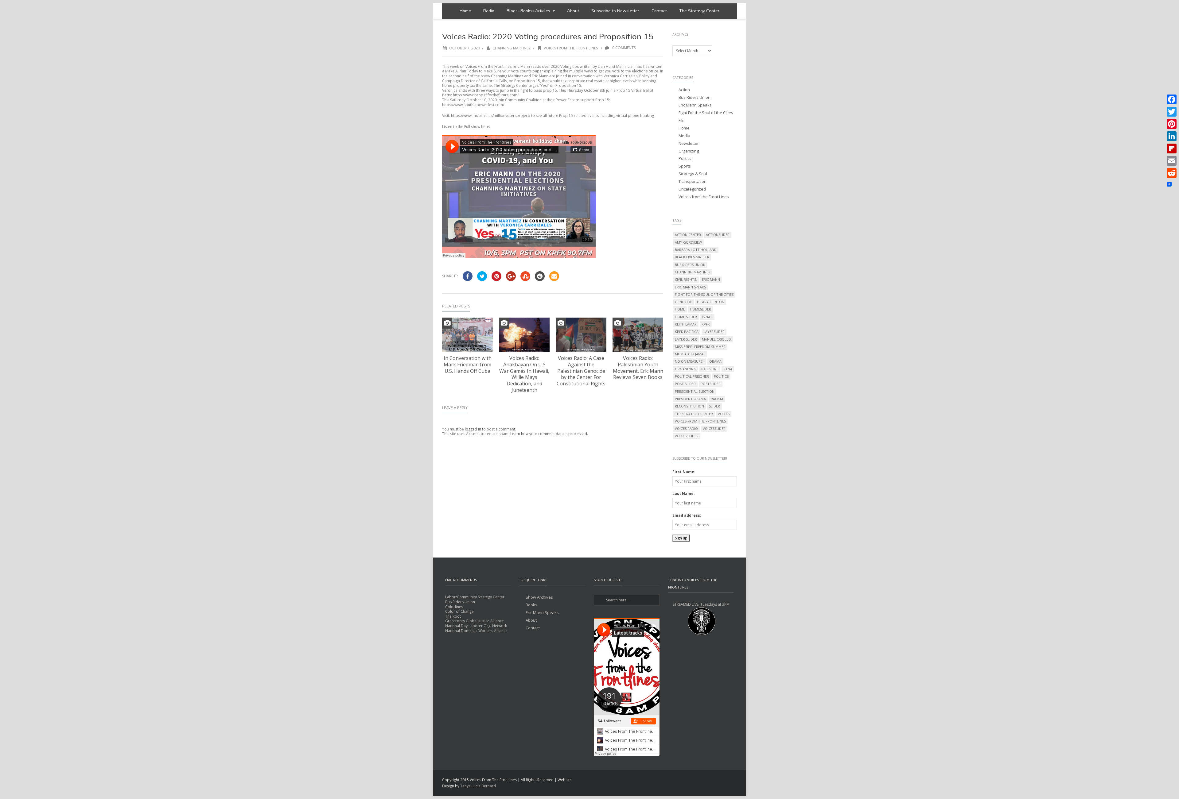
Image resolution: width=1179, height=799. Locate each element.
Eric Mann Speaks (695, 105)
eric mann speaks (690, 287)
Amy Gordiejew (688, 242)
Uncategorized (692, 189)
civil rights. (686, 279)
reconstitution (689, 406)
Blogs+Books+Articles (528, 11)
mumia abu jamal (690, 354)
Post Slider (685, 383)
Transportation (692, 181)
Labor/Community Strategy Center (474, 597)
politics (721, 376)
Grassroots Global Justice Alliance (474, 620)
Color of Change (459, 611)
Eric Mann (711, 279)
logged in (473, 429)
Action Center (688, 234)
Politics (685, 158)
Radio (488, 11)
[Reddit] (1171, 173)
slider (714, 406)
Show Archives (539, 597)
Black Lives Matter (692, 257)
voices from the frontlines (700, 421)
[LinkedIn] (1171, 136)
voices (724, 413)
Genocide (683, 301)
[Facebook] (1171, 99)
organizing (685, 369)
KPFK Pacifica (686, 331)
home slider (686, 317)
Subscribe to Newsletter (615, 11)
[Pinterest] (1171, 124)
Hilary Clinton (710, 301)
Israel (707, 317)
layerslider (714, 331)
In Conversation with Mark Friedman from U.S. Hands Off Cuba (468, 364)
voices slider (686, 436)
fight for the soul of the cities (704, 294)
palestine (709, 369)
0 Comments (623, 47)
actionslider (718, 234)
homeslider (700, 309)
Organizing (689, 151)
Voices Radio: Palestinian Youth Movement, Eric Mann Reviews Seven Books (638, 367)
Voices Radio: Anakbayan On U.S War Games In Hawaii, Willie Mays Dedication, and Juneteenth (524, 374)
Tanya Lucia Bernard (478, 786)
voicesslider (714, 428)
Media (684, 135)
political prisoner (692, 376)
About (573, 11)
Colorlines (454, 606)
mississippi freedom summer (700, 346)
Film (682, 120)
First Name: (683, 471)
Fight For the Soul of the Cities (706, 112)
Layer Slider (686, 339)
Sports (685, 166)
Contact (659, 11)
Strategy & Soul (693, 173)
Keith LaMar (686, 324)
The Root (453, 616)
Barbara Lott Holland (696, 249)
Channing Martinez (511, 48)
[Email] (1171, 161)
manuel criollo (716, 339)
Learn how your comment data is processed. (549, 433)
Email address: (686, 515)
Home (465, 11)
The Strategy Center (699, 11)
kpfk (706, 324)
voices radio (686, 428)
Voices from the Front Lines (571, 48)
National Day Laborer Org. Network (476, 625)
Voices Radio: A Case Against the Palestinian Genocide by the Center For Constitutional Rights (581, 371)
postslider (711, 383)
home (680, 309)
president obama (690, 398)
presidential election (694, 391)
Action (684, 89)
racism (717, 398)
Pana (727, 369)
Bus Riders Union (694, 97)
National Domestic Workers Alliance (476, 630)
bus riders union (690, 264)
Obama (715, 361)
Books (531, 605)
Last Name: (683, 493)
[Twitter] (1171, 112)
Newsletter (689, 143)
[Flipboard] (1171, 148)
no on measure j (689, 361)
